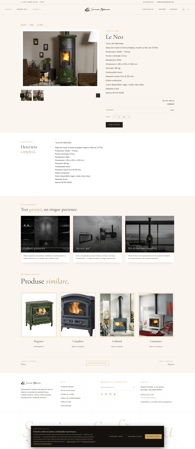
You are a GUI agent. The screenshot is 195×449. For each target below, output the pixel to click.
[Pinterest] (124, 117)
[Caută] (188, 9)
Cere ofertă (114, 125)
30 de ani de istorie (68, 390)
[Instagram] (110, 394)
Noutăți (162, 9)
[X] (119, 117)
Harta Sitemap (66, 406)
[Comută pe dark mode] (183, 9)
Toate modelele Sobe (97, 363)
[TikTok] (115, 394)
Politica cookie (66, 402)
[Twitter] (106, 394)
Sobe (32, 25)
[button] (60, 58)
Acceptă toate (153, 436)
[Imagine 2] (38, 95)
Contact (174, 9)
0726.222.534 (148, 2)
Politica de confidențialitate (71, 398)
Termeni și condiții (67, 394)
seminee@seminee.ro (165, 2)
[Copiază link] (129, 117)
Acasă (23, 25)
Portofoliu (148, 9)
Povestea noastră (67, 387)
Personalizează (135, 436)
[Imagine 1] (26, 95)
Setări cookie (71, 441)
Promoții (36, 9)
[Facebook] (114, 117)
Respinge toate (116, 436)
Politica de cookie (88, 441)
